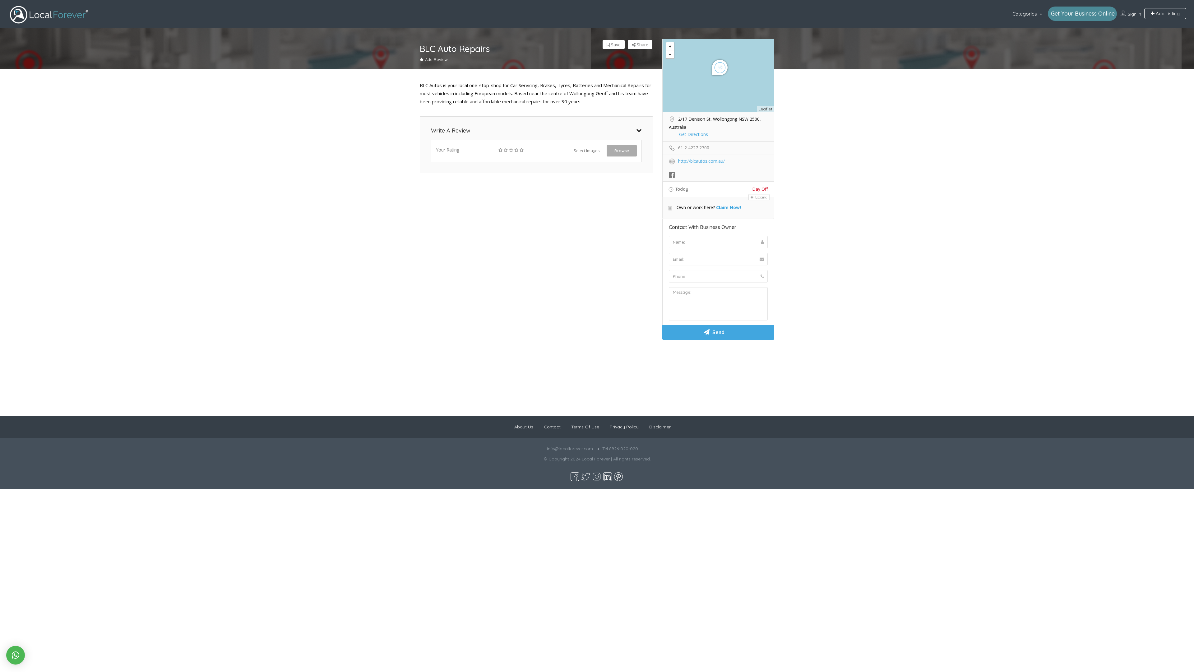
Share (642, 45)
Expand (760, 197)
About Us (523, 427)
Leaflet (765, 109)
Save (615, 45)
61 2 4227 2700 (693, 148)
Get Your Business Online (1083, 13)
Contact (552, 427)
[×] (15, 655)
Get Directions (693, 134)
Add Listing (1167, 13)
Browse (621, 150)
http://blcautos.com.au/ (701, 161)
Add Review (436, 59)
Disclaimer (660, 427)
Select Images (587, 150)
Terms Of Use (585, 427)
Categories (1024, 14)
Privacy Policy (624, 427)
